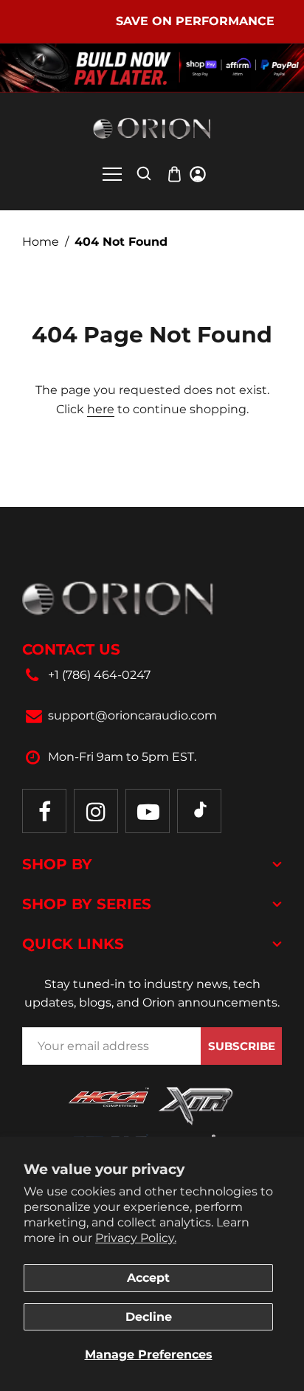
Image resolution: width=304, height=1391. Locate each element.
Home (40, 242)
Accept (148, 1278)
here (100, 409)
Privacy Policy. (135, 1238)
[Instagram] (96, 811)
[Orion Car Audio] (152, 128)
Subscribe (241, 1046)
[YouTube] (147, 811)
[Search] (144, 173)
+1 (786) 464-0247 (99, 675)
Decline (148, 1317)
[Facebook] (44, 811)
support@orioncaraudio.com (132, 715)
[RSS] (199, 811)
